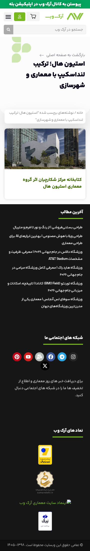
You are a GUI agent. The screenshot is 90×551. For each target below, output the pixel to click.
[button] (8, 16)
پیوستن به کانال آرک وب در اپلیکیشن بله (45, 4)
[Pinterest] (17, 356)
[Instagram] (73, 356)
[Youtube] (28, 356)
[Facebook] (50, 356)
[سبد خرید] (33, 16)
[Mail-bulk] (39, 356)
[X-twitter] (45, 365)
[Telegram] (62, 356)
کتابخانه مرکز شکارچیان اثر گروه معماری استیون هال (52, 183)
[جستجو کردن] (8, 29)
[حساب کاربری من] (19, 16)
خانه (80, 113)
